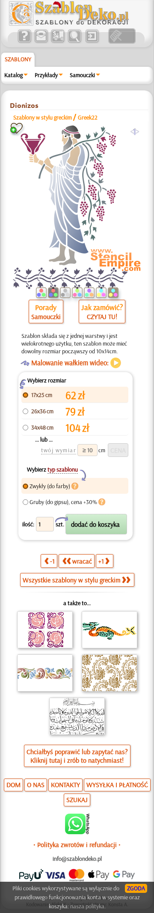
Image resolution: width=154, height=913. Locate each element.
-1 (52, 561)
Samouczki (82, 75)
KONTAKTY (65, 784)
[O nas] (24, 41)
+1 (101, 561)
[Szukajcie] (74, 41)
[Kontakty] (41, 41)
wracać (82, 561)
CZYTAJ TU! (102, 316)
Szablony (18, 59)
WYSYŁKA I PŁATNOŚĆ (117, 784)
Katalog (13, 75)
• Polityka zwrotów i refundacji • (77, 844)
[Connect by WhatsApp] (77, 832)
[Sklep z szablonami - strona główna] (76, 23)
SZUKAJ (77, 799)
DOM (13, 784)
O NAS (35, 784)
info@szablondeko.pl (77, 858)
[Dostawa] (57, 41)
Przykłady (46, 75)
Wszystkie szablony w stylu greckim (72, 580)
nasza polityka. (88, 906)
